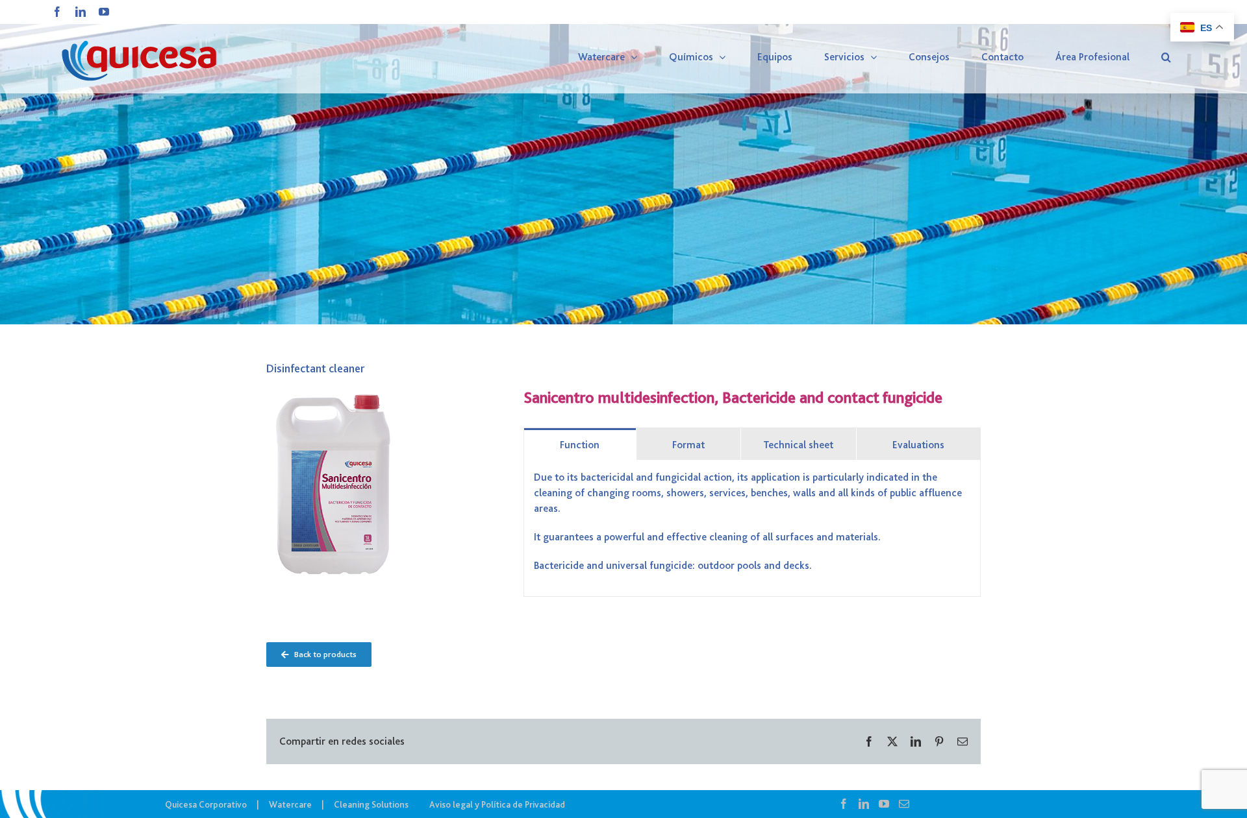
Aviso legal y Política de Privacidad (497, 804)
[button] (1166, 57)
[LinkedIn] (864, 804)
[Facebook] (843, 804)
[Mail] (904, 804)
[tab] (580, 444)
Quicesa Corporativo (206, 804)
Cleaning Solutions (371, 804)
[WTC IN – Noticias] (623, 162)
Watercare (290, 804)
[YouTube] (884, 804)
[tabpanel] (752, 528)
